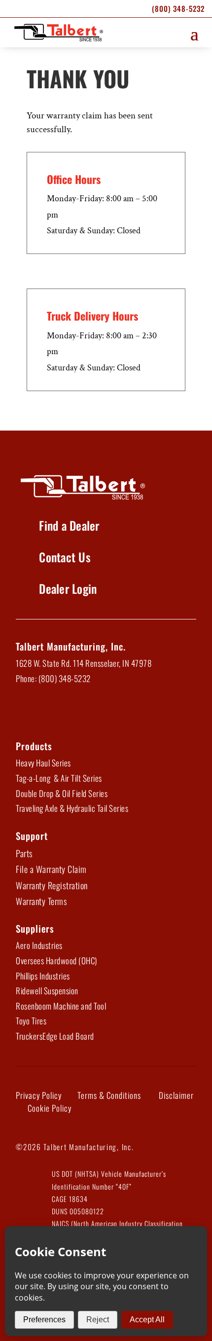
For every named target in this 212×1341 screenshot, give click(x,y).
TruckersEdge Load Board (55, 1036)
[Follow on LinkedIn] (52, 712)
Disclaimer (176, 1095)
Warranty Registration (52, 885)
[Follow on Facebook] (26, 712)
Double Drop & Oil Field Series (61, 793)
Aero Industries (39, 945)
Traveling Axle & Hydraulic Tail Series (72, 808)
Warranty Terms (41, 901)
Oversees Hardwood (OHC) (56, 960)
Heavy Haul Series (43, 763)
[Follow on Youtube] (78, 712)
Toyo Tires (31, 1021)
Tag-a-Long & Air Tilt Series (59, 778)
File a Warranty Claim (51, 869)
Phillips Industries (43, 976)
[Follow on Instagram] (103, 712)
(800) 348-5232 (178, 8)
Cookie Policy (49, 1108)
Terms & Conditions (109, 1095)
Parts (24, 853)
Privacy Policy (39, 1095)
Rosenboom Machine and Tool (61, 1006)
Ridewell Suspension (47, 990)
